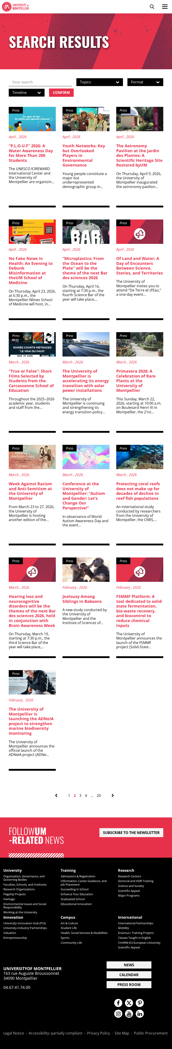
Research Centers (129, 876)
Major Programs (129, 895)
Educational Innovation (76, 904)
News (129, 964)
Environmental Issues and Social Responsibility (24, 905)
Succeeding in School (74, 889)
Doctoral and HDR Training (135, 881)
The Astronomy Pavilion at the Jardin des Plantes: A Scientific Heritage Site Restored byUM (139, 155)
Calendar (129, 974)
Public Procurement (151, 1033)
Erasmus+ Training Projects (136, 933)
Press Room (129, 984)
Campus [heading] (68, 917)
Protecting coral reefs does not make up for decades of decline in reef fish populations (138, 491)
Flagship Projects (14, 894)
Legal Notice (13, 1033)
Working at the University (20, 912)
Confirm (61, 92)
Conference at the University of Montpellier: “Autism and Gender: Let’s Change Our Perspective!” (83, 496)
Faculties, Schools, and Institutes (25, 884)
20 (99, 796)
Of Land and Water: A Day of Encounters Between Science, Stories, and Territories (139, 266)
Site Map (122, 1033)
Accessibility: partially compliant (55, 1033)
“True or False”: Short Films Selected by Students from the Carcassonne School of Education (31, 380)
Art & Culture (69, 923)
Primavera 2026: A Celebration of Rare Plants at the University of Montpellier (136, 380)
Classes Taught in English (134, 938)
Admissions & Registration (78, 876)
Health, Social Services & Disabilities (84, 933)
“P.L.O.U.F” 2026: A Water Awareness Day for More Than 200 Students (31, 153)
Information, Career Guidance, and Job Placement (84, 882)
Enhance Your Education (77, 894)
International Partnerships (135, 923)
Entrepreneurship (15, 938)
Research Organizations (19, 889)
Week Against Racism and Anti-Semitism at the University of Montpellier (30, 491)
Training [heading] (68, 870)
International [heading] (130, 917)
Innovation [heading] (13, 917)
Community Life (71, 943)
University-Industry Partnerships (25, 928)
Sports (65, 938)
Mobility (123, 928)
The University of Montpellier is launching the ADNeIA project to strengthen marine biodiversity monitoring (31, 721)
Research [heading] (126, 870)
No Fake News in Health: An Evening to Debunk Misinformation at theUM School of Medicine (31, 270)
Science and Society (131, 886)
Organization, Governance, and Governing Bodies (24, 878)
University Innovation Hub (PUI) (24, 923)
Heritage (9, 899)
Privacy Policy (98, 1033)
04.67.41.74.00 (16, 987)
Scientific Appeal (129, 891)
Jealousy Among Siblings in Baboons (82, 599)
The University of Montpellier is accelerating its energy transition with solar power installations (85, 380)
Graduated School (73, 899)
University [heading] (12, 870)
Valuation (9, 933)
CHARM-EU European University (139, 943)
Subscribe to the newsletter (131, 832)
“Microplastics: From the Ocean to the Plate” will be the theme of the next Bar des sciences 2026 (85, 268)
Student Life (69, 928)
